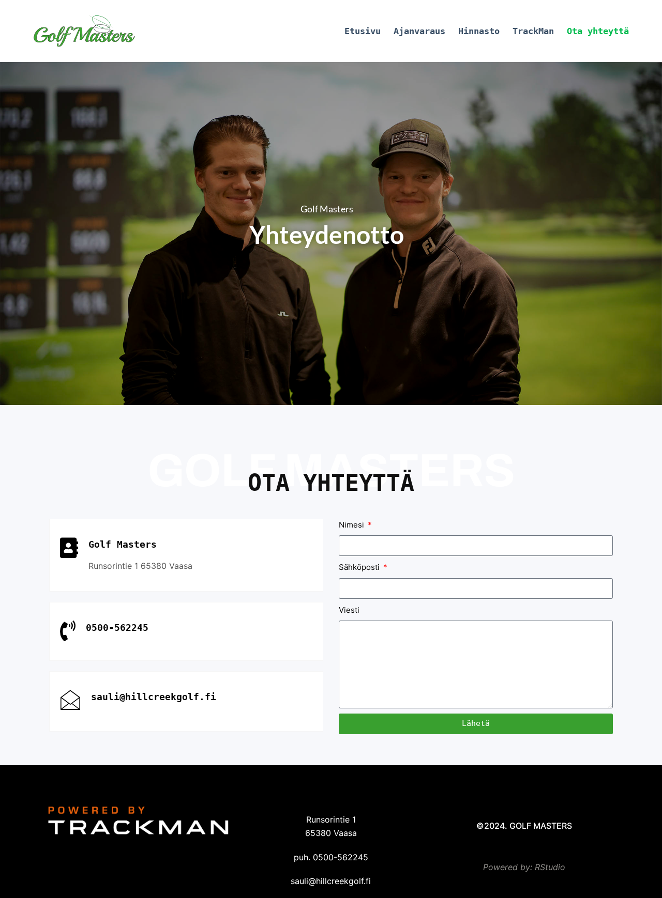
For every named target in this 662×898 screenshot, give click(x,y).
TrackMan (533, 31)
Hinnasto (479, 31)
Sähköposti (360, 567)
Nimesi (352, 525)
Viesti (349, 610)
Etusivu (362, 31)
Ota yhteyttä (598, 31)
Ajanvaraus (419, 31)
